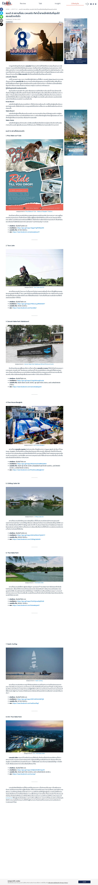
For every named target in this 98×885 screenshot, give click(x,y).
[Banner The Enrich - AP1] (75, 41)
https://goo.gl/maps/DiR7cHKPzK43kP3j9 (30, 699)
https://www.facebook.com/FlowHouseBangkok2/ (28, 470)
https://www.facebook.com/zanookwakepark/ (27, 387)
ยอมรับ (84, 882)
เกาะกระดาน (9, 798)
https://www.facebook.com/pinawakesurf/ (26, 232)
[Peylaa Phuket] (75, 132)
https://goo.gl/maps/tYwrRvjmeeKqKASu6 (30, 601)
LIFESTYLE (14, 9)
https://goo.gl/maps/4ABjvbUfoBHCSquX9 (31, 770)
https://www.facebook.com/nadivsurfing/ (26, 703)
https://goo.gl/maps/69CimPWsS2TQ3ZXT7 (31, 535)
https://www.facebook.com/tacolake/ (25, 308)
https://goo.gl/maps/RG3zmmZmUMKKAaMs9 (31, 464)
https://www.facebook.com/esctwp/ (24, 774)
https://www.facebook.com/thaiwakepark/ (26, 605)
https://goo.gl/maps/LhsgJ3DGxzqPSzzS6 (30, 381)
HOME (7, 9)
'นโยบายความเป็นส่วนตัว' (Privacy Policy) (58, 883)
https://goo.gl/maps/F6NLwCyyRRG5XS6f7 (31, 304)
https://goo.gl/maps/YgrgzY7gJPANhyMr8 (30, 228)
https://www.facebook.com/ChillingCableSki (27, 539)
